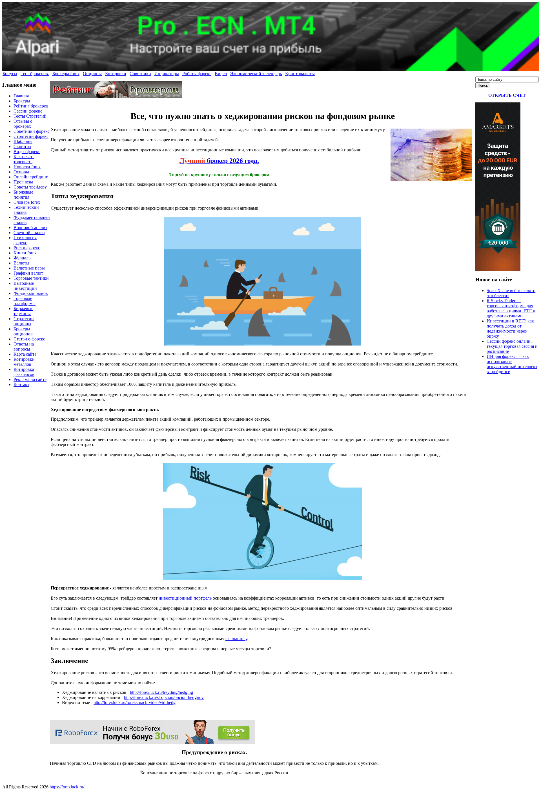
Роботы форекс (196, 73)
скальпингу (236, 638)
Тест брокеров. (35, 73)
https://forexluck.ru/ (67, 786)
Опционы (92, 73)
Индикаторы (166, 73)
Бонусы (10, 73)
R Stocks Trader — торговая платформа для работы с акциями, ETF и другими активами (511, 308)
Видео (221, 73)
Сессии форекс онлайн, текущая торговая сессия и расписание (512, 346)
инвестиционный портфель (185, 598)
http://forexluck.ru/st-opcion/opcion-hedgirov (164, 697)
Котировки (115, 73)
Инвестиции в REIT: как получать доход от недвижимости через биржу (510, 328)
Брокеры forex (65, 73)
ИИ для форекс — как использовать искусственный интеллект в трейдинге (512, 364)
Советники (140, 73)
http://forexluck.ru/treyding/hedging (161, 692)
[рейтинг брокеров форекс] (116, 96)
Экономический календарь (256, 73)
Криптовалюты (300, 73)
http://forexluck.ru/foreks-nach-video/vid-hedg (135, 702)
